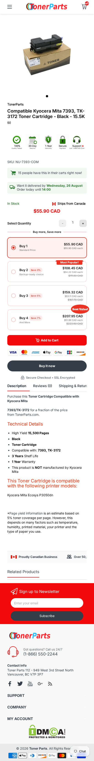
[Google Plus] (40, 683)
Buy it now (47, 366)
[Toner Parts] (47, 9)
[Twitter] (20, 683)
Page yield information (26, 513)
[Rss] (50, 683)
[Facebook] (10, 683)
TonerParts (15, 104)
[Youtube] (30, 683)
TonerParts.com (27, 414)
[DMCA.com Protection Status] (47, 737)
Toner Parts (38, 748)
